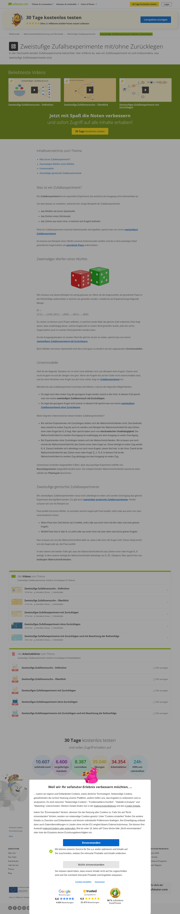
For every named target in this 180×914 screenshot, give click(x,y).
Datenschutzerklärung (105, 806)
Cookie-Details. (133, 806)
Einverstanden (91, 842)
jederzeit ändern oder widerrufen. (59, 828)
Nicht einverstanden (91, 864)
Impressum (100, 882)
